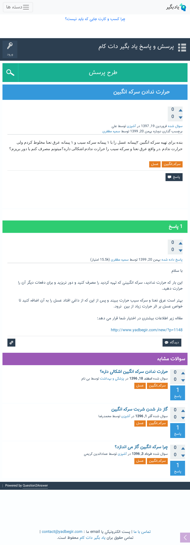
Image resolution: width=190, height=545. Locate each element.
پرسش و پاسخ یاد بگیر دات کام (136, 46)
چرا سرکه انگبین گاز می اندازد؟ (141, 447)
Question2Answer (35, 485)
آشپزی (131, 126)
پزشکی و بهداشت (112, 379)
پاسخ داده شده (172, 260)
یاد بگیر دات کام (92, 538)
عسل (155, 164)
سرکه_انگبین (172, 164)
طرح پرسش (103, 72)
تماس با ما (142, 532)
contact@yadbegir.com (62, 532)
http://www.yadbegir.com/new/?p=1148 (147, 330)
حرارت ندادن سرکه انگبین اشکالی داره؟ (134, 371)
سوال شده (175, 126)
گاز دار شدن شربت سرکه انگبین (139, 409)
